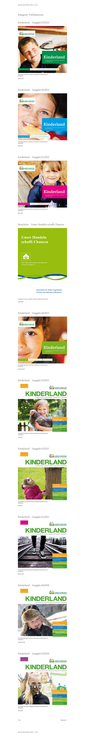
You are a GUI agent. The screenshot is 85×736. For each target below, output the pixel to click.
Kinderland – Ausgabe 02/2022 (33, 89)
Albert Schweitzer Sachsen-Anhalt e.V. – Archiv (28, 4)
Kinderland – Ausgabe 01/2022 (33, 157)
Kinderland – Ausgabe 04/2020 (33, 585)
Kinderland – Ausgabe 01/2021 (33, 516)
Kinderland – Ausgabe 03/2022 (33, 22)
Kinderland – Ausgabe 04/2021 (33, 312)
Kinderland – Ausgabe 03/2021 (33, 380)
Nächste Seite (64, 720)
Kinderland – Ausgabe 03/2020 (33, 653)
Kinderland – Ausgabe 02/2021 (33, 448)
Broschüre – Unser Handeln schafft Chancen (41, 224)
